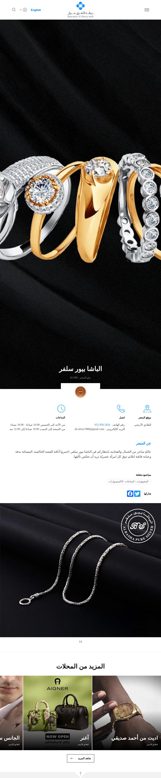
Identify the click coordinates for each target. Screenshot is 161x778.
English (36, 10)
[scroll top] (80, 775)
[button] (14, 10)
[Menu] (147, 9)
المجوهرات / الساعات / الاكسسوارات (128, 481)
